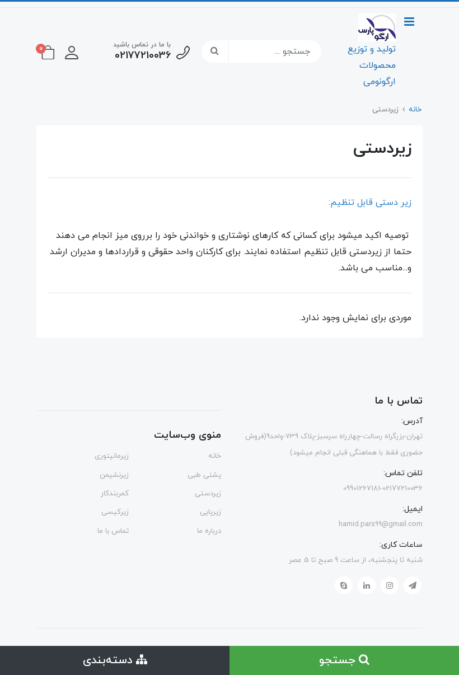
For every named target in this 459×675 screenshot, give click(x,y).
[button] (71, 51)
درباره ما (209, 531)
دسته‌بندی (109, 660)
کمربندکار (115, 494)
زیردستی (208, 494)
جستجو (339, 660)
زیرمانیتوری (112, 456)
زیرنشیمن (114, 475)
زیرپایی (210, 512)
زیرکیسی (115, 512)
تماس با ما (113, 531)
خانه (214, 456)
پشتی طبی (204, 475)
